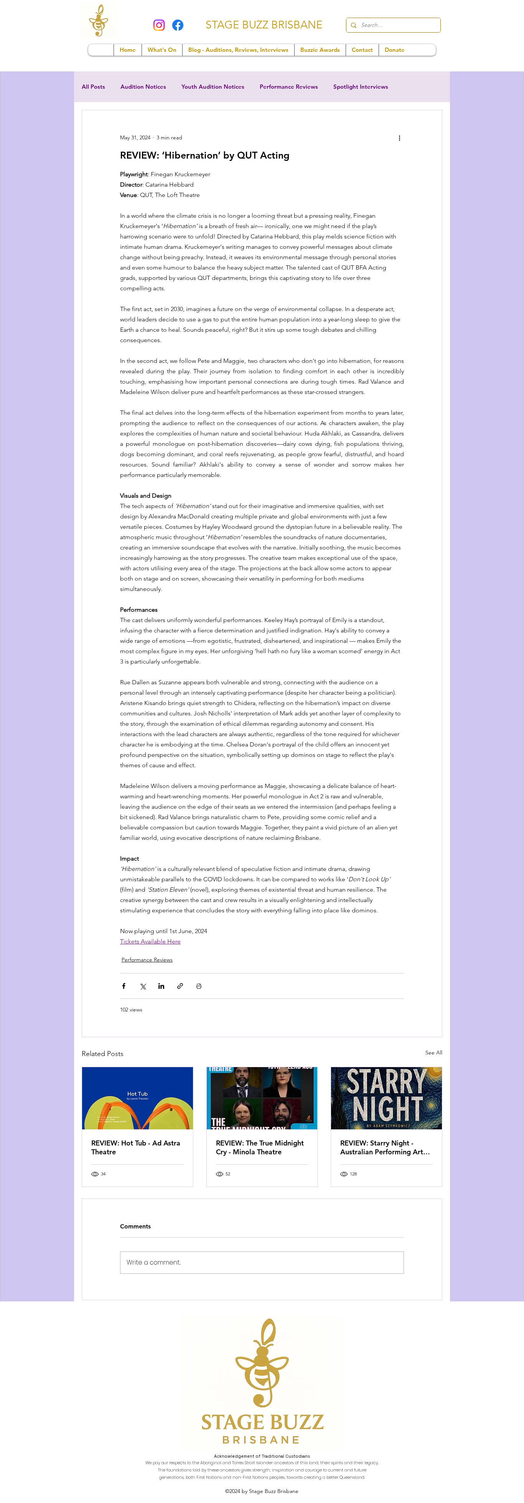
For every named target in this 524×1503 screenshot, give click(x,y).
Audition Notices (143, 86)
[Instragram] (159, 25)
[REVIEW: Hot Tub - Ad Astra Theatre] (137, 1098)
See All (433, 1052)
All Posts (93, 86)
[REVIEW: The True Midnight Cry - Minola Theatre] (262, 1098)
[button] (162, 50)
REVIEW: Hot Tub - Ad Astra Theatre (135, 1147)
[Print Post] (199, 986)
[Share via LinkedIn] (161, 986)
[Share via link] (180, 986)
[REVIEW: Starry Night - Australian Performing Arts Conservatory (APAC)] (386, 1098)
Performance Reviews (289, 86)
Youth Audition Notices (212, 86)
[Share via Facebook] (123, 986)
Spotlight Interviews (360, 86)
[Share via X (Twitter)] (142, 986)
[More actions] (399, 137)
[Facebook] (177, 25)
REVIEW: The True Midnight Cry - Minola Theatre (260, 1147)
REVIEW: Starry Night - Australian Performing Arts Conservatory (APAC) (383, 1147)
